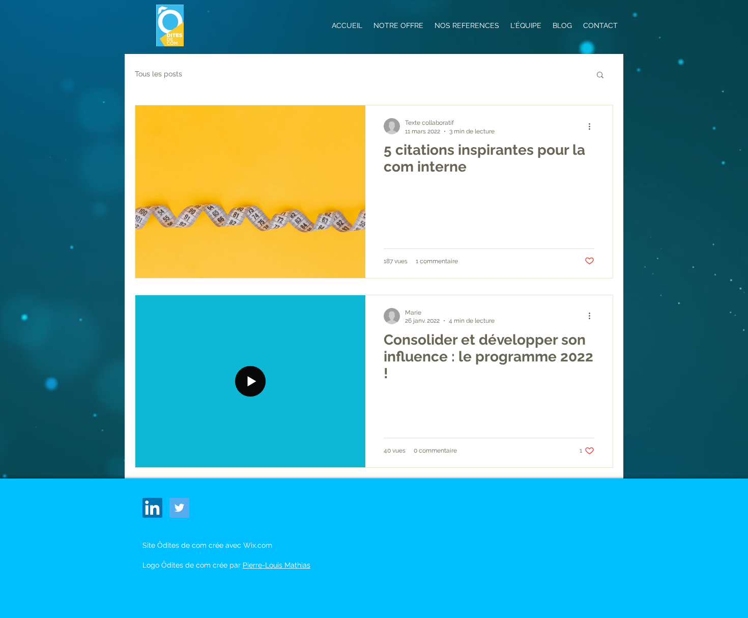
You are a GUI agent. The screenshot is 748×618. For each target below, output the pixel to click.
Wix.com (257, 545)
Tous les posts (158, 74)
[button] (600, 75)
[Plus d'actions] (593, 126)
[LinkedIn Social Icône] (152, 508)
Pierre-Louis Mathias (276, 565)
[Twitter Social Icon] (179, 508)
